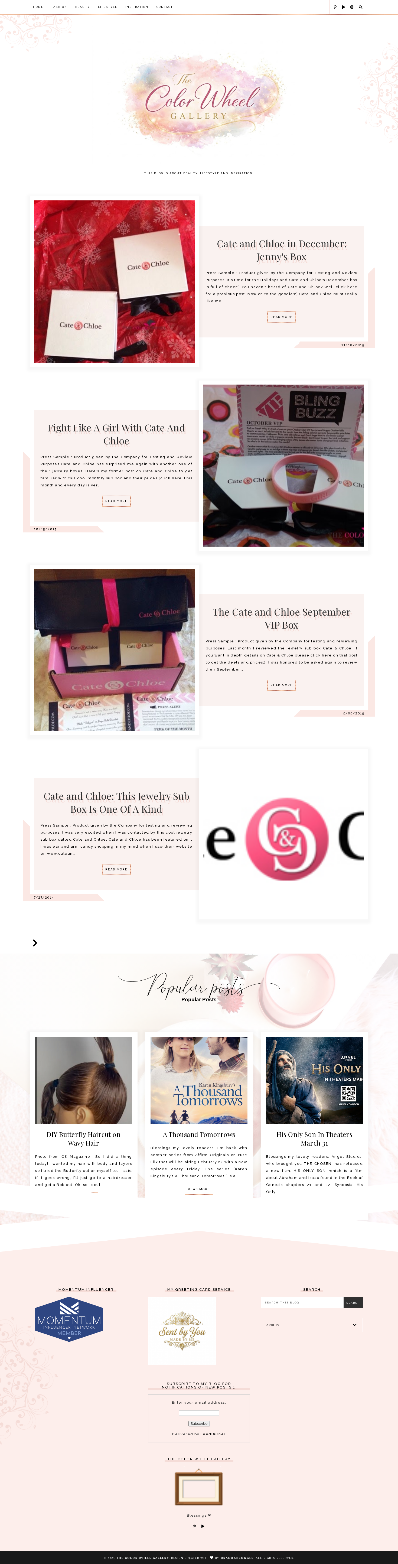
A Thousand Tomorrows (199, 1134)
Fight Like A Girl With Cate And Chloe (116, 434)
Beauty (82, 6)
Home (38, 6)
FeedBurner (213, 1434)
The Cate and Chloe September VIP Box (282, 618)
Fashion (59, 6)
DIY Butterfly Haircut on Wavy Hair (83, 1138)
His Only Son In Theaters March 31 (314, 1138)
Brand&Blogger (237, 1557)
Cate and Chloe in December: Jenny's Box (282, 250)
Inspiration (136, 6)
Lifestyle (107, 6)
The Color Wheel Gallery (142, 1557)
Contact (164, 6)
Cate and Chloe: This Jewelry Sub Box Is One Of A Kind (116, 802)
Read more (281, 317)
